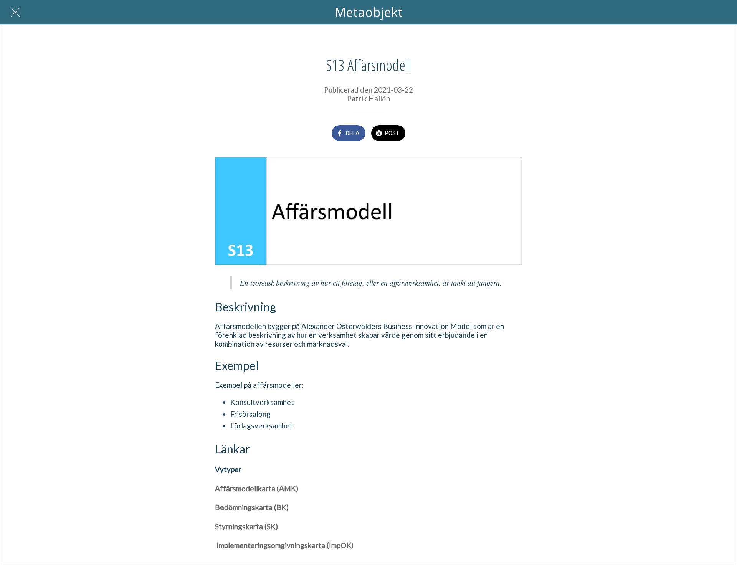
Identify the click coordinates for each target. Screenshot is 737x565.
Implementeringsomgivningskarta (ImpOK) (284, 545)
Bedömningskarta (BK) (252, 507)
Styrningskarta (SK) (246, 526)
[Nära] (15, 12)
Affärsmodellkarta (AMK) (256, 488)
